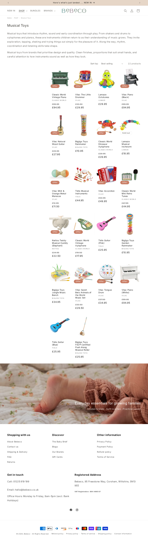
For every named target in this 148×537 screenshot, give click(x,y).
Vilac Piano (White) (127, 291)
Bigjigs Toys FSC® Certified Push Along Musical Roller (82, 346)
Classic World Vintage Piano (59, 95)
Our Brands (58, 452)
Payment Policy (105, 446)
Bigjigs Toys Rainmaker (81, 142)
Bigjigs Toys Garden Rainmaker (128, 243)
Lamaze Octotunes (103, 95)
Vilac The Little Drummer (83, 95)
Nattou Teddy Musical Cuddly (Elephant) (60, 243)
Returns (11, 462)
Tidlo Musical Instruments (82, 192)
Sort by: (94, 63)
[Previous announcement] (8, 2)
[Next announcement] (140, 2)
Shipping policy (105, 534)
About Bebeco (14, 441)
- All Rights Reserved (40, 534)
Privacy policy (72, 534)
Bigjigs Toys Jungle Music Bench (59, 292)
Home (9, 18)
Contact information (123, 534)
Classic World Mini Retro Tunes (129, 193)
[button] (23, 11)
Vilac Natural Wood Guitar (58, 142)
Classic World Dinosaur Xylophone (105, 144)
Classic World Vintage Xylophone (82, 243)
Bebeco (27, 534)
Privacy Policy (104, 441)
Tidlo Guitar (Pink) (104, 241)
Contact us (12, 446)
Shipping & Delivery (17, 452)
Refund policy (104, 452)
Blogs (55, 446)
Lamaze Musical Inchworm (127, 144)
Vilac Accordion (106, 191)
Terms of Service (105, 457)
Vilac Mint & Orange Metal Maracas (59, 193)
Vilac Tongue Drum (105, 291)
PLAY (16, 18)
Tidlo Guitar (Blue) (58, 343)
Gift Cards (57, 457)
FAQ (9, 457)
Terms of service (88, 534)
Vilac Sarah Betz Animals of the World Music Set (83, 294)
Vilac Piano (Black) (127, 95)
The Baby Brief (59, 441)
